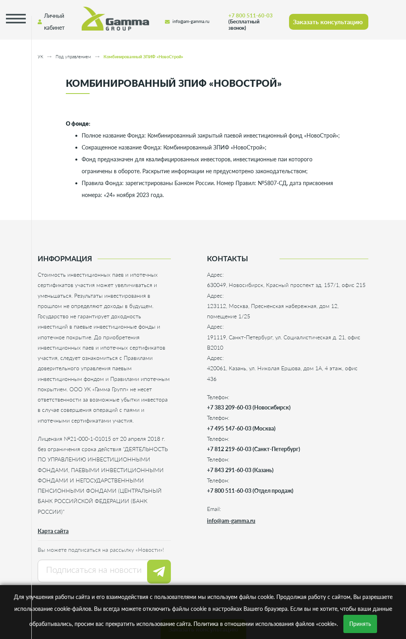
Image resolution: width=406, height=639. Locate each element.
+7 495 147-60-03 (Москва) (241, 428)
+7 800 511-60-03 (250, 22)
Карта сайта (53, 531)
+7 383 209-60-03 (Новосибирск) (249, 407)
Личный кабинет (54, 21)
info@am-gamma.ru (190, 21)
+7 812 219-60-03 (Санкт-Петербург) (253, 449)
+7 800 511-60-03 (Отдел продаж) (250, 490)
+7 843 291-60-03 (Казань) (240, 470)
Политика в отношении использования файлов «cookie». (265, 623)
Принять (360, 623)
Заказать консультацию (328, 21)
